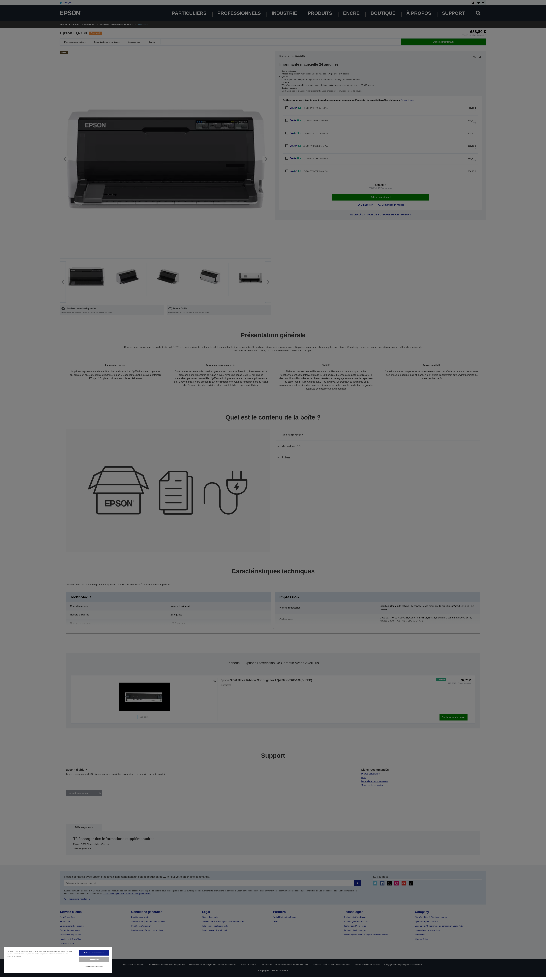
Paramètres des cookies (94, 966)
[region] (58, 960)
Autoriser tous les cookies (94, 953)
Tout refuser (94, 959)
